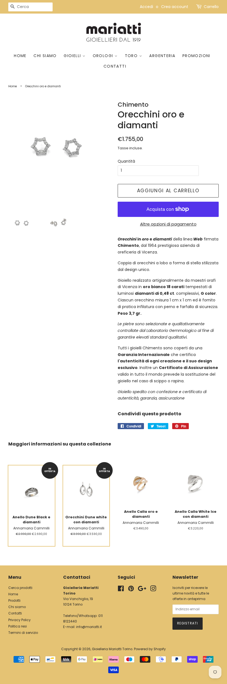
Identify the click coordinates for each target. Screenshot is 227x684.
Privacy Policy (19, 620)
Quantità (126, 161)
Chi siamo (45, 55)
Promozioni (196, 55)
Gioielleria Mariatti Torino (112, 649)
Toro (132, 55)
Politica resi (17, 626)
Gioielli (73, 55)
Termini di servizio (23, 633)
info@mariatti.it (89, 627)
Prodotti (14, 600)
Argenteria (162, 55)
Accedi (146, 6)
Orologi (104, 55)
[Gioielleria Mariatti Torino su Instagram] (153, 590)
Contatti (115, 66)
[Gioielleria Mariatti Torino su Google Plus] (142, 590)
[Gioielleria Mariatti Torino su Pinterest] (131, 590)
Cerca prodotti (20, 588)
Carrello (211, 6)
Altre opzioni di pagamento (168, 224)
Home (20, 55)
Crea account (174, 6)
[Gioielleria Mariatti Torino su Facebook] (121, 590)
